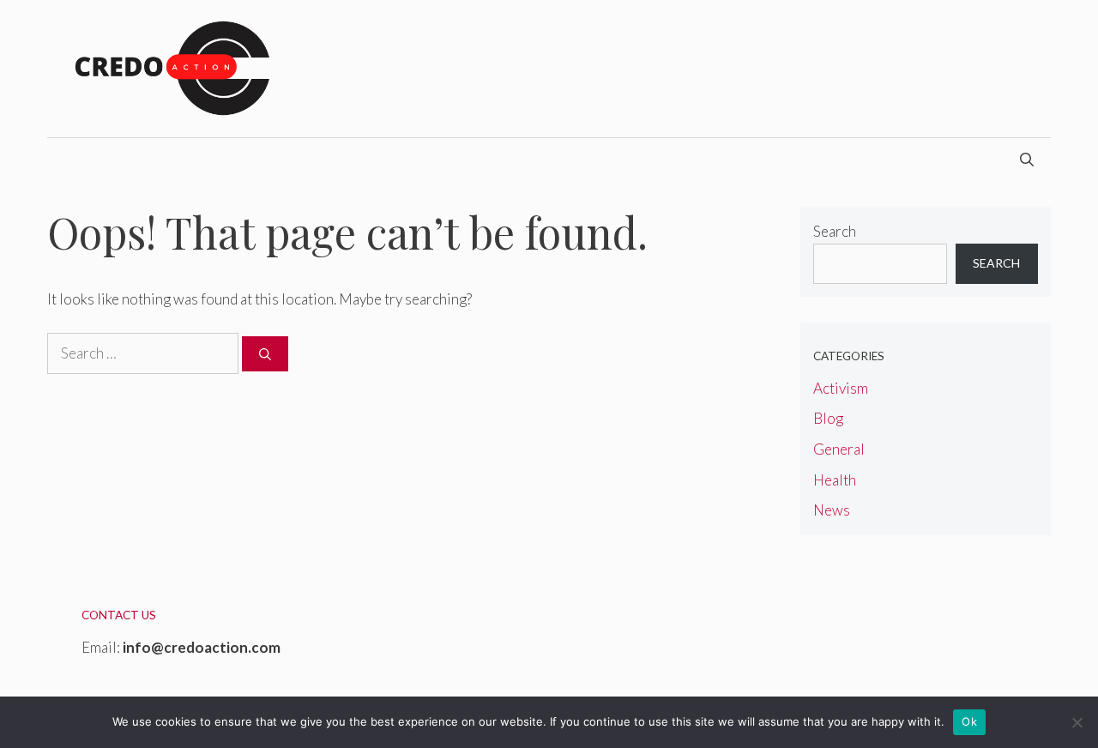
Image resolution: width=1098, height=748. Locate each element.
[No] (1076, 722)
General (839, 449)
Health (834, 480)
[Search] (265, 353)
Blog (828, 418)
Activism (840, 388)
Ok (969, 721)
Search (834, 231)
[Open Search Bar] (1027, 159)
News (831, 510)
